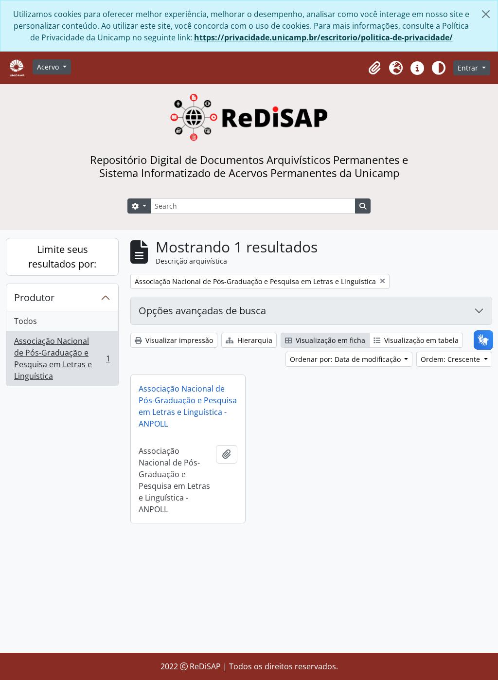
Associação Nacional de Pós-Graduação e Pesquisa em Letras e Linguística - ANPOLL (188, 406)
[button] (374, 68)
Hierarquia (253, 340)
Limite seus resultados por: (62, 256)
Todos (25, 321)
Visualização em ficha (329, 340)
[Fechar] (486, 14)
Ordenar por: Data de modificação (346, 359)
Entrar (469, 67)
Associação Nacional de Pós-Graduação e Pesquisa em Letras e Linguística (62, 358)
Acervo (49, 67)
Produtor (34, 297)
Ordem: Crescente (451, 359)
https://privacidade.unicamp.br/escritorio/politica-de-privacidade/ (323, 37)
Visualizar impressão (178, 340)
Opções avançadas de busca (202, 310)
